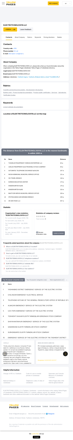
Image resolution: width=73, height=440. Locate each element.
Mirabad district (40, 77)
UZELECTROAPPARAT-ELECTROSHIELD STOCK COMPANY (27, 167)
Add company (53, 3)
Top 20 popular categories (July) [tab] (37, 280)
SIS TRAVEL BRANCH (15, 178)
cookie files (35, 434)
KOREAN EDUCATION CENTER (18, 182)
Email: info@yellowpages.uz (17, 413)
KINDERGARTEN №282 (15, 189)
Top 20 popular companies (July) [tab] (13, 280)
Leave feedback (25, 29)
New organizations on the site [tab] (59, 280)
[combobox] (67, 3)
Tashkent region (23, 77)
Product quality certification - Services (45, 92)
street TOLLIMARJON (51, 77)
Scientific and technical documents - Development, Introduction (23, 90)
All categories (25, 406)
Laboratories (62, 92)
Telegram (51, 413)
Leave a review (59, 233)
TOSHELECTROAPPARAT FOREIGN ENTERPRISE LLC (25, 163)
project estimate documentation (13, 107)
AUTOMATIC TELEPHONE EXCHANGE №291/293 (23, 170)
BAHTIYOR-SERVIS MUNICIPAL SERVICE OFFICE (23, 193)
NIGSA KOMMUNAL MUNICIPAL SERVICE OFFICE (23, 174)
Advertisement (54, 406)
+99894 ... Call (10, 29)
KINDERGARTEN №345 (15, 186)
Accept (36, 437)
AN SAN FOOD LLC (14, 201)
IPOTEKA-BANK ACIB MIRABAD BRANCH (21, 197)
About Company (36, 406)
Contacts (45, 406)
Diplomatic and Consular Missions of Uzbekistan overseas (56, 375)
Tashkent (31, 77)
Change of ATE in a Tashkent (12, 373)
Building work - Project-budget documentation (18, 92)
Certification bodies (9, 95)
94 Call (16, 51)
